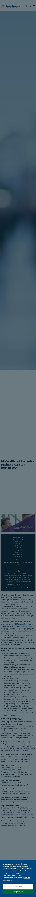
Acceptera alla (18, 892)
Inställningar (18, 886)
